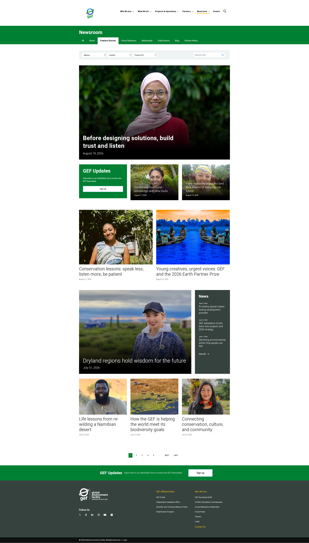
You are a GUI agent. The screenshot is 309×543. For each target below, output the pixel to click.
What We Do (143, 11)
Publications (164, 40)
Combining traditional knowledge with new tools (151, 189)
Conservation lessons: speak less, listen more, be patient (111, 271)
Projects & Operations (165, 11)
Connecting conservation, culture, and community (202, 424)
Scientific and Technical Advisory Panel (171, 507)
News (92, 40)
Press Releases (128, 40)
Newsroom (202, 11)
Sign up (103, 189)
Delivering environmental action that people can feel (212, 343)
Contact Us (200, 527)
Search (224, 11)
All (83, 40)
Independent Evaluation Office (168, 502)
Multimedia (147, 40)
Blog (177, 40)
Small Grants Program (165, 511)
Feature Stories (108, 40)
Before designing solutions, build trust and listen (128, 142)
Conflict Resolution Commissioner (208, 502)
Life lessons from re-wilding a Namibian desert (99, 424)
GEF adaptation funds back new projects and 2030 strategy (211, 326)
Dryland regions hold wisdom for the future (134, 361)
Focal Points (200, 511)
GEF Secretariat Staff (203, 497)
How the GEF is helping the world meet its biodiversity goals (152, 424)
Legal (197, 521)
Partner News (191, 40)
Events (216, 11)
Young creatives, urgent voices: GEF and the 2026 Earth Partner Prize (190, 271)
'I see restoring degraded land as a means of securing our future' (205, 187)
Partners (186, 11)
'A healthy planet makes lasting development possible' (211, 310)
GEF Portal (160, 497)
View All (202, 354)
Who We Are (125, 11)
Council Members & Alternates (207, 507)
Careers (198, 516)
